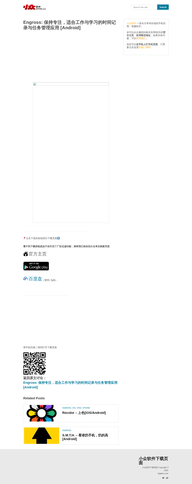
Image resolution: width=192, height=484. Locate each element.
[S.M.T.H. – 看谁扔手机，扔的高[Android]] (41, 435)
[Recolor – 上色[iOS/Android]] (41, 413)
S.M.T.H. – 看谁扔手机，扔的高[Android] (85, 437)
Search (162, 7)
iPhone (86, 408)
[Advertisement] (70, 56)
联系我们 (141, 38)
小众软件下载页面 (153, 461)
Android (66, 408)
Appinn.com (163, 473)
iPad (79, 408)
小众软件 (131, 23)
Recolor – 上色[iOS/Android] (84, 413)
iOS (74, 408)
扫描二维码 (145, 47)
